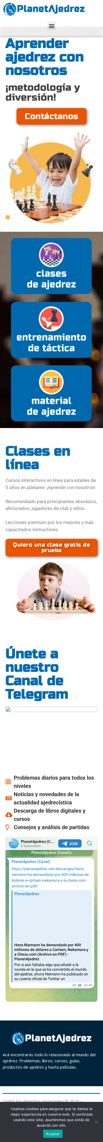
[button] (51, 25)
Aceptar (53, 1134)
